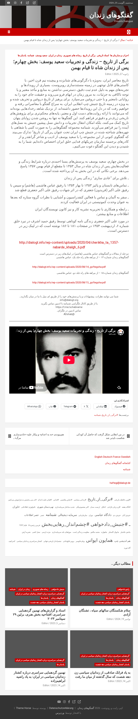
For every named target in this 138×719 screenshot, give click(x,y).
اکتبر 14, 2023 (123, 681)
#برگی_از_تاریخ (110, 415)
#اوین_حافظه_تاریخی (122, 500)
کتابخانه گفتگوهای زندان (117, 463)
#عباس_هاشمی (66, 500)
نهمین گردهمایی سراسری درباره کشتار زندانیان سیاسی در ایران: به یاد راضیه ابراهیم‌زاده (39, 677)
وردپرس (60, 712)
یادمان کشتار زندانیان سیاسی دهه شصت (112, 602)
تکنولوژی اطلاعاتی (28, 507)
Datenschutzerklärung (61, 708)
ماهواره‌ (104, 532)
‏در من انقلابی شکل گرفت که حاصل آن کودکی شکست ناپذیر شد (100, 436)
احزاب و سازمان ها (119, 55)
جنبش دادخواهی (57, 589)
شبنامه (30, 55)
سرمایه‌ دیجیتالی (67, 515)
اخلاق (103, 507)
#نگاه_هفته (126, 507)
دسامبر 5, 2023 (57, 623)
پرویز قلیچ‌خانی (68, 541)
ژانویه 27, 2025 (121, 74)
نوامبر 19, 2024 (122, 619)
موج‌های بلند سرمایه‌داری (61, 532)
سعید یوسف (41, 55)
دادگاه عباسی (103, 515)
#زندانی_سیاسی (80, 500)
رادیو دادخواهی (123, 589)
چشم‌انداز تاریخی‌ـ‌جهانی (52, 541)
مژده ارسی (46, 532)
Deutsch (107, 456)
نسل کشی (36, 532)
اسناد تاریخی (103, 55)
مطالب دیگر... (121, 564)
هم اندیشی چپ (122, 540)
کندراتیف (12, 541)
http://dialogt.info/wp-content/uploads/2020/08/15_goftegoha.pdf (69, 282)
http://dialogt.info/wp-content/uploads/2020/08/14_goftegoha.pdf (69, 266)
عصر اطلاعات (31, 515)
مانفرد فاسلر (125, 532)
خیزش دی (117, 515)
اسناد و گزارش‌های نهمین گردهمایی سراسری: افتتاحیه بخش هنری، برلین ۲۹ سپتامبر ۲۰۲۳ (39, 614)
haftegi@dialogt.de (120, 482)
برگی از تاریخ (89, 55)
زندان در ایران (55, 55)
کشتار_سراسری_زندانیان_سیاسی (29, 541)
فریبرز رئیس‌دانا (34, 525)
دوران (91, 515)
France (116, 456)
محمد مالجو (95, 532)
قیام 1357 (23, 525)
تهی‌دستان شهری (45, 506)
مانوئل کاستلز (114, 532)
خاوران (16, 506)
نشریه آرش (26, 532)
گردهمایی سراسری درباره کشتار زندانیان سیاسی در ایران (105, 593)
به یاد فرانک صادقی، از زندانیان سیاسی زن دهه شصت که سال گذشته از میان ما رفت (102, 675)
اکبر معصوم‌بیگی (82, 507)
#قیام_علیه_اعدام (45, 500)
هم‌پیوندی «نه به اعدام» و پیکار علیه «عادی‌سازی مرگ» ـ (38, 436)
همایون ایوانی (99, 540)
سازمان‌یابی (82, 515)
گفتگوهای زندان (111, 15)
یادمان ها (22, 55)
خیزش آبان (126, 515)
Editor (108, 74)
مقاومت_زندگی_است (81, 532)
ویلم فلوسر (80, 541)
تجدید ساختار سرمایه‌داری (65, 507)
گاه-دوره (127, 548)
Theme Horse (23, 708)
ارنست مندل (95, 507)
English (98, 456)
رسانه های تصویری (72, 55)
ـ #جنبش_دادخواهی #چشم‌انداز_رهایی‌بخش (86, 524)
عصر (42, 515)
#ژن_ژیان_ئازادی (113, 507)
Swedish (125, 456)
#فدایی (56, 500)
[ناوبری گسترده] (129, 32)
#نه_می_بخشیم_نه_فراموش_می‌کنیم (22, 500)
